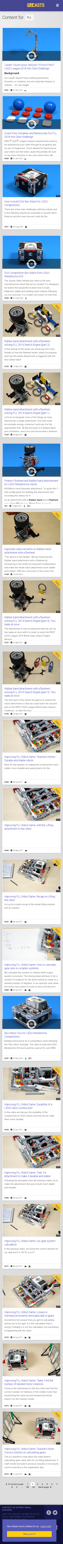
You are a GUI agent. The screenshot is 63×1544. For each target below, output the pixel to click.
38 (27, 1487)
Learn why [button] (45, 1526)
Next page (44, 1487)
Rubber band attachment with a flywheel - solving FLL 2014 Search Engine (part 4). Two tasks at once (30, 621)
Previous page (16, 1484)
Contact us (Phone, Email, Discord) (17, 1508)
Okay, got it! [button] (29, 1534)
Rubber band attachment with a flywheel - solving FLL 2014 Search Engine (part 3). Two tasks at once (30, 692)
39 (33, 1487)
